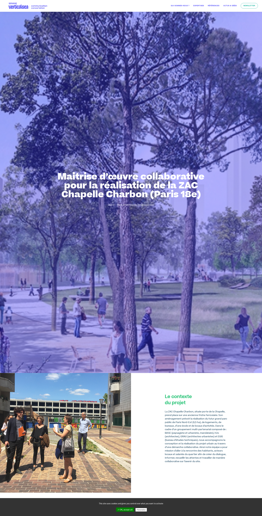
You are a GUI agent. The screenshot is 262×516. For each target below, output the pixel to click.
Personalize (141, 510)
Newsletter (249, 6)
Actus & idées (230, 6)
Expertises (198, 6)
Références (213, 6)
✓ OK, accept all (125, 509)
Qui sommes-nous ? (180, 6)
